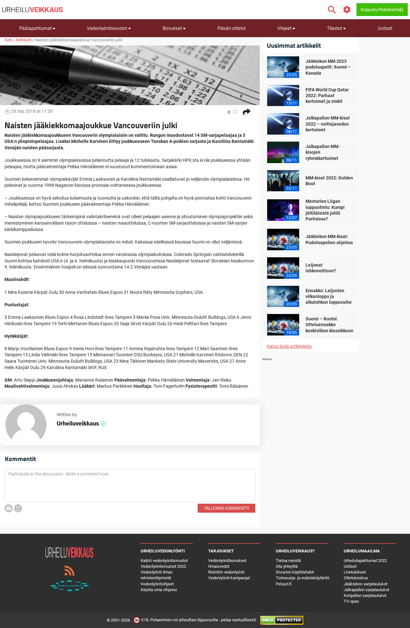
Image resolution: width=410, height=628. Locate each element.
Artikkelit (23, 39)
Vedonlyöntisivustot (107, 28)
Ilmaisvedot (218, 566)
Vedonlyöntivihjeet (157, 584)
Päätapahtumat (36, 28)
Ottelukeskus (356, 577)
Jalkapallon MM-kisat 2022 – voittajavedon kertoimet (328, 123)
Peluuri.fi (283, 584)
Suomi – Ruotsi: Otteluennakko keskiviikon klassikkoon (329, 324)
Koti (8, 39)
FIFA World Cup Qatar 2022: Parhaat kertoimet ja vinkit (327, 95)
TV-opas (351, 601)
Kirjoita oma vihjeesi (159, 589)
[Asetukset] (347, 10)
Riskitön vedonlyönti (226, 572)
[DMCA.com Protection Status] (281, 620)
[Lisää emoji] (18, 508)
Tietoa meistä (288, 560)
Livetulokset (355, 572)
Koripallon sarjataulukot (365, 595)
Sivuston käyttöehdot (295, 572)
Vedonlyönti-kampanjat (229, 577)
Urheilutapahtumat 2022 (365, 560)
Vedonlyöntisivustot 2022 (163, 566)
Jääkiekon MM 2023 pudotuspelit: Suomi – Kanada (328, 67)
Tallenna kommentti (226, 508)
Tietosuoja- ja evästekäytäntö (302, 577)
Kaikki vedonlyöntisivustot (164, 560)
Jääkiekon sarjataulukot (365, 584)
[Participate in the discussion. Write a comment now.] (129, 485)
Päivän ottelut (231, 28)
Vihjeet (284, 28)
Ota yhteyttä (287, 566)
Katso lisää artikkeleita (289, 346)
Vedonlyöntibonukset (227, 560)
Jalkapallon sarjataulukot (366, 589)
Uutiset (385, 28)
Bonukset (173, 28)
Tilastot (335, 28)
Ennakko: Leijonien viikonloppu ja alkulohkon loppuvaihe (329, 296)
